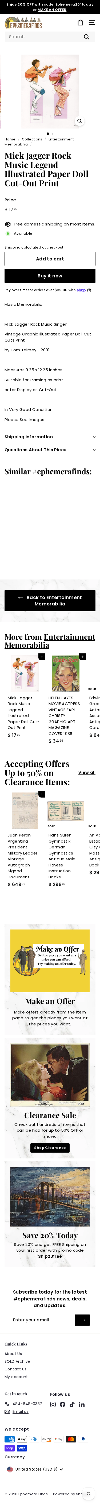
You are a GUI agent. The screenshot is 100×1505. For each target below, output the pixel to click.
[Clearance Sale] (50, 1074)
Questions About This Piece (35, 450)
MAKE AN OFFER (52, 9)
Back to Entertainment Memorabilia (54, 600)
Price (10, 200)
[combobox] (50, 36)
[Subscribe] (82, 1320)
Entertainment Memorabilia (50, 640)
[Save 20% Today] (50, 1197)
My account (16, 1376)
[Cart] (80, 22)
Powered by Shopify (71, 1494)
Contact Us (16, 1369)
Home (10, 139)
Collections (32, 139)
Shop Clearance (50, 1147)
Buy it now (50, 276)
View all (86, 772)
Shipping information (29, 437)
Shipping (13, 247)
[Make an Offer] (50, 961)
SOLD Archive (17, 1361)
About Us (13, 1353)
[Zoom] (80, 121)
